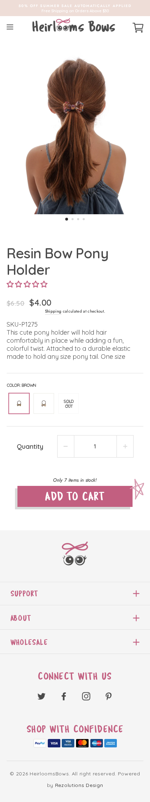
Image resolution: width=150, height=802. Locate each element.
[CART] (138, 27)
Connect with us (75, 676)
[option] (75, 8)
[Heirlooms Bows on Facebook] (64, 696)
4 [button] (84, 219)
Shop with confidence (75, 729)
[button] (27, 284)
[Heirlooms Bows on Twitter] (41, 696)
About (20, 618)
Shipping (53, 311)
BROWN (19, 403)
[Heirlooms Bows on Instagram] (86, 696)
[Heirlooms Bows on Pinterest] (108, 696)
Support (24, 593)
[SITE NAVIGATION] (10, 26)
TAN (44, 403)
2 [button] (73, 219)
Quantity (30, 446)
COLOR (21, 385)
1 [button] (66, 219)
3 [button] (78, 219)
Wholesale (29, 642)
